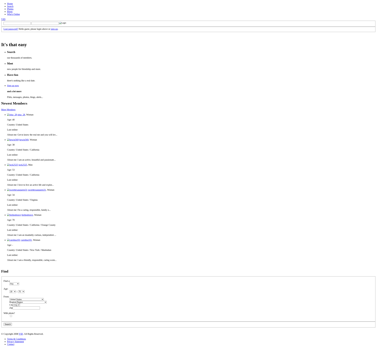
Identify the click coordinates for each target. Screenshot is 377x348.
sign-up (54, 29)
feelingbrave (27, 215)
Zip (11, 308)
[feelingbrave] (14, 215)
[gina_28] (12, 114)
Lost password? (11, 29)
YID (3, 19)
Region (12, 302)
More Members (8, 109)
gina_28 (21, 114)
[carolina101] (13, 240)
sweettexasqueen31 (37, 190)
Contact (10, 344)
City (11, 305)
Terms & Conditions (16, 339)
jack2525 (23, 165)
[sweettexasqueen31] (17, 190)
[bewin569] (13, 139)
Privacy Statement (15, 341)
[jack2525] (12, 165)
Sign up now (13, 85)
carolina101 (26, 240)
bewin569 (24, 139)
